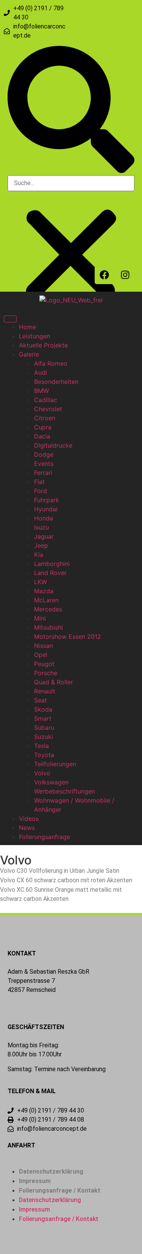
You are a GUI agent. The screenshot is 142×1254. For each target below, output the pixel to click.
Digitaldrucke (53, 445)
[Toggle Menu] (10, 319)
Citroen (44, 418)
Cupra (42, 427)
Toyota (44, 755)
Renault (44, 691)
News (27, 827)
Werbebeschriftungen (64, 791)
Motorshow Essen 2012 (67, 636)
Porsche (45, 673)
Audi (40, 372)
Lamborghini (52, 563)
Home (27, 327)
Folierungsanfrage (44, 837)
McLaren (46, 600)
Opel (40, 654)
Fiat (39, 482)
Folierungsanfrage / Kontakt (59, 1190)
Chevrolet (48, 409)
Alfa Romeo (50, 363)
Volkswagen (51, 782)
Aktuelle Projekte (43, 345)
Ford (40, 491)
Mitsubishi (48, 627)
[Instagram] (124, 274)
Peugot (44, 664)
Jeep (41, 545)
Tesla (41, 746)
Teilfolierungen (55, 764)
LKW (40, 582)
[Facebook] (104, 274)
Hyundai (46, 509)
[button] (71, 110)
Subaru (44, 727)
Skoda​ (43, 709)
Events (43, 463)
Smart (42, 718)
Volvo (42, 773)
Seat (40, 700)
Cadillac (45, 400)
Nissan (43, 645)
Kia (38, 554)
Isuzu (41, 527)
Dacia (42, 436)
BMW (41, 390)
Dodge (43, 454)
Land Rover (50, 573)
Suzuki (43, 736)
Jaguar (44, 536)
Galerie (29, 354)
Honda (43, 518)
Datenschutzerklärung (51, 1171)
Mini (40, 618)
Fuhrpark (46, 500)
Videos (29, 818)
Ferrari (43, 472)
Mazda (43, 591)
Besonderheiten (56, 381)
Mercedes (48, 609)
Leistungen (34, 336)
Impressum (35, 1181)
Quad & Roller (53, 682)
